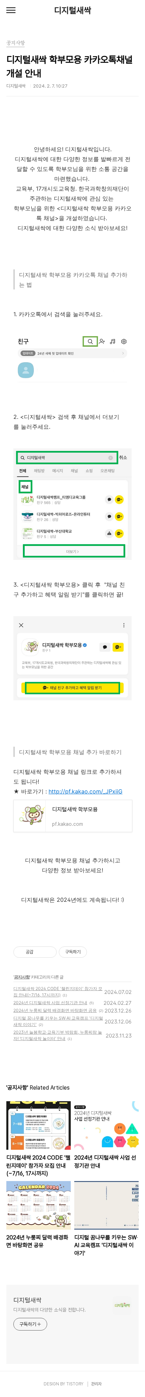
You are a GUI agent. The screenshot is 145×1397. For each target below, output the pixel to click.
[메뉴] (11, 11)
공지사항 (22, 977)
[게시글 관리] (48, 952)
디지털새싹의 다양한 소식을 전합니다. (49, 1310)
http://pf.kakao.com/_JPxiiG (85, 791)
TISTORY (74, 1384)
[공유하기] (40, 952)
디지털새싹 (72, 10)
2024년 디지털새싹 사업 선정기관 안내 (50, 1002)
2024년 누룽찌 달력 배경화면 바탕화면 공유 (55, 1010)
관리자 (96, 1384)
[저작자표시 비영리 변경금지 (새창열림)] (96, 952)
